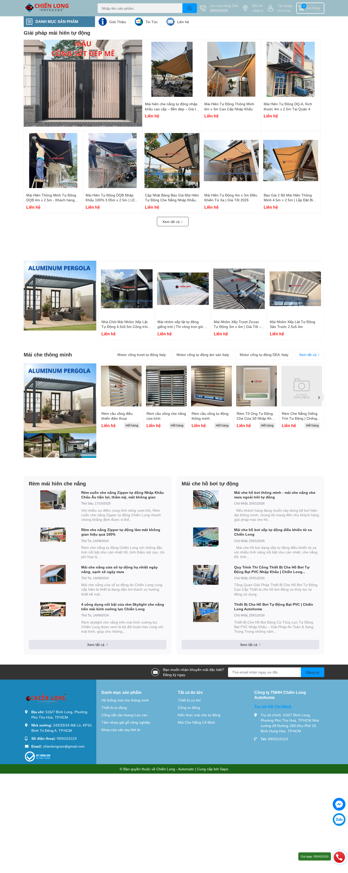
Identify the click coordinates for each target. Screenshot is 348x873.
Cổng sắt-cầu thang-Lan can (124, 715)
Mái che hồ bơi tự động (210, 483)
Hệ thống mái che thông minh (125, 700)
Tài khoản (285, 6)
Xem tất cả (171, 221)
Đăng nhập (284, 10)
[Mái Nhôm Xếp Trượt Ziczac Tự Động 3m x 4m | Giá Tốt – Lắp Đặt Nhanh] (239, 289)
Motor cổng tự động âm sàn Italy (203, 354)
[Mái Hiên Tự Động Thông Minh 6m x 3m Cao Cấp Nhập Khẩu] (231, 69)
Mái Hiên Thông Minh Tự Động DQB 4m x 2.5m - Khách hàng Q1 (51, 200)
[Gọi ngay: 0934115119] (339, 857)
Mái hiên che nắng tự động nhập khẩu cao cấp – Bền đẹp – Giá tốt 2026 (172, 109)
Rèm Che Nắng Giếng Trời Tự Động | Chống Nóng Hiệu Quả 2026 (299, 418)
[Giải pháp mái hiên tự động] (83, 83)
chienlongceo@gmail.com (64, 746)
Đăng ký (312, 672)
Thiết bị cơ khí (189, 700)
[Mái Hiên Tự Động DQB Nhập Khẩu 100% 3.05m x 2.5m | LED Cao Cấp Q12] (112, 160)
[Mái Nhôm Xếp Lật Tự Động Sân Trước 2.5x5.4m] (295, 289)
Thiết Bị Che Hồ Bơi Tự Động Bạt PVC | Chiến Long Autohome (273, 606)
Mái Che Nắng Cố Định (196, 722)
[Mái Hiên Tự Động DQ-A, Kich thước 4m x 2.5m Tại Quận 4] (290, 69)
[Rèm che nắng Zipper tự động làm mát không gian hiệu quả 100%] (53, 534)
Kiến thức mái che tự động (199, 715)
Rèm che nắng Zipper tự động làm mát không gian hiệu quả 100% (120, 531)
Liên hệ (183, 22)
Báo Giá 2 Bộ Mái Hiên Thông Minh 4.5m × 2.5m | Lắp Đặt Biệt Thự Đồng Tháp (290, 200)
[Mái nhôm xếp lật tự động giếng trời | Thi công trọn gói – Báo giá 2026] (183, 289)
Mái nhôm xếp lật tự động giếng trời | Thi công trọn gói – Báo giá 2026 (181, 327)
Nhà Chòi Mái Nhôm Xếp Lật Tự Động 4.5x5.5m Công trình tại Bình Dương (125, 327)
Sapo (224, 769)
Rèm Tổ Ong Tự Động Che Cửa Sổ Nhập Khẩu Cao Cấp (256, 418)
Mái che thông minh (48, 354)
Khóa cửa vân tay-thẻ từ (120, 730)
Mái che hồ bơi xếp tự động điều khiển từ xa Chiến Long (273, 531)
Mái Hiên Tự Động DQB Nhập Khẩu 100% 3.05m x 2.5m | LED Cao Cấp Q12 (111, 200)
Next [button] (318, 397)
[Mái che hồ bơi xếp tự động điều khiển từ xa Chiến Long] (206, 537)
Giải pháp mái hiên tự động (57, 33)
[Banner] (60, 295)
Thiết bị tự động (114, 707)
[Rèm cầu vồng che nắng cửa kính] (166, 386)
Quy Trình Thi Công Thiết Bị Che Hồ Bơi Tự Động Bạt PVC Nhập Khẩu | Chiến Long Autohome (272, 569)
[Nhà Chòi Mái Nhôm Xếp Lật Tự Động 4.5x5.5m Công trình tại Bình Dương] (127, 289)
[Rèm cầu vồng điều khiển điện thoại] (121, 386)
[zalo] (339, 819)
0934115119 (218, 10)
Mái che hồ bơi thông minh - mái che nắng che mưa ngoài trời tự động (274, 494)
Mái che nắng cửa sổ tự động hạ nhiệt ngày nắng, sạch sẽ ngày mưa (119, 569)
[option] (121, 397)
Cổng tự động (189, 707)
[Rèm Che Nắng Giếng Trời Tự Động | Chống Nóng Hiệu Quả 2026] (301, 386)
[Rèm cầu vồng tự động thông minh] (211, 386)
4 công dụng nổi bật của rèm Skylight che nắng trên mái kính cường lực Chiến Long (122, 606)
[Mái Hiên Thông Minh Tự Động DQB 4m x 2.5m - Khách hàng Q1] (53, 160)
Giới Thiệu (117, 22)
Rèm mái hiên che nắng (57, 483)
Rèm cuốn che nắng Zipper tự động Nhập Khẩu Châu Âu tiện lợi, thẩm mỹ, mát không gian (122, 494)
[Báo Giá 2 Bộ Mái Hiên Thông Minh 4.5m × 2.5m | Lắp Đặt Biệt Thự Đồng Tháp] (290, 160)
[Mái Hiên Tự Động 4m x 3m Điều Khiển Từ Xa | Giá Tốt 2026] (231, 160)
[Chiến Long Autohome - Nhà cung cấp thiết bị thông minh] (55, 8)
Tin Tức (151, 22)
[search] (189, 8)
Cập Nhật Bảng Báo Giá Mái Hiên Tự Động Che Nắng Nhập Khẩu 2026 (172, 200)
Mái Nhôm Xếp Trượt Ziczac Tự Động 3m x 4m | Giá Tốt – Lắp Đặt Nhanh (237, 327)
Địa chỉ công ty (257, 8)
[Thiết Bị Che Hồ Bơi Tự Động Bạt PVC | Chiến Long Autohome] (206, 612)
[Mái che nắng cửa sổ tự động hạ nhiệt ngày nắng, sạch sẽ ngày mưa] (53, 574)
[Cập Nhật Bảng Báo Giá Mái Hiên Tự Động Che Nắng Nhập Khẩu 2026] (171, 160)
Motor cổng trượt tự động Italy (141, 354)
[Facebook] (339, 804)
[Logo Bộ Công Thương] (38, 756)
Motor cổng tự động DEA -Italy (264, 354)
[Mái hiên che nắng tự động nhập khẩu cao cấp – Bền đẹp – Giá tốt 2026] (171, 69)
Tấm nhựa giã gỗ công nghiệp (125, 722)
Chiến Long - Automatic (175, 769)
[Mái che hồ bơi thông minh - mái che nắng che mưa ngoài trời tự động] (206, 499)
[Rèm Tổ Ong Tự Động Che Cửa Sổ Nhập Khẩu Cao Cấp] (256, 386)
